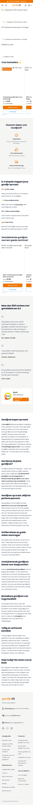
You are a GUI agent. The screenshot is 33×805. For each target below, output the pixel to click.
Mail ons (7, 723)
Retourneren (6, 780)
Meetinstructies (7, 740)
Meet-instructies (7, 776)
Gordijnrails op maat (24, 757)
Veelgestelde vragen (8, 769)
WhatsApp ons (10, 708)
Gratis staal (12, 112)
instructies (19, 205)
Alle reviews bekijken (18, 399)
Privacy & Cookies (23, 784)
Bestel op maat (12, 107)
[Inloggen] (25, 5)
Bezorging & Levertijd (8, 787)
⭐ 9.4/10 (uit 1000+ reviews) (16, 1)
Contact (4, 773)
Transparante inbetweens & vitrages (22, 763)
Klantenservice (6, 791)
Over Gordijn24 (22, 775)
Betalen (4, 784)
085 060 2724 (16, 715)
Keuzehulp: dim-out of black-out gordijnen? (8, 757)
